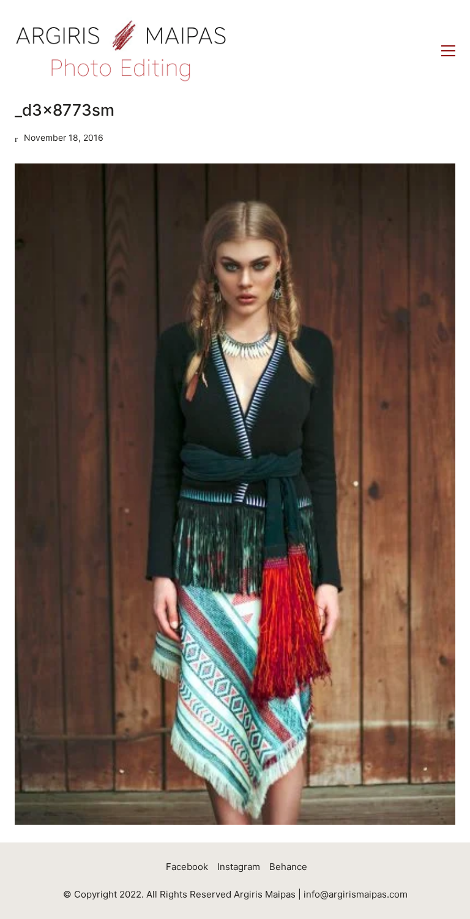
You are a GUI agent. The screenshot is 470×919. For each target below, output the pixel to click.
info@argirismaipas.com (356, 894)
